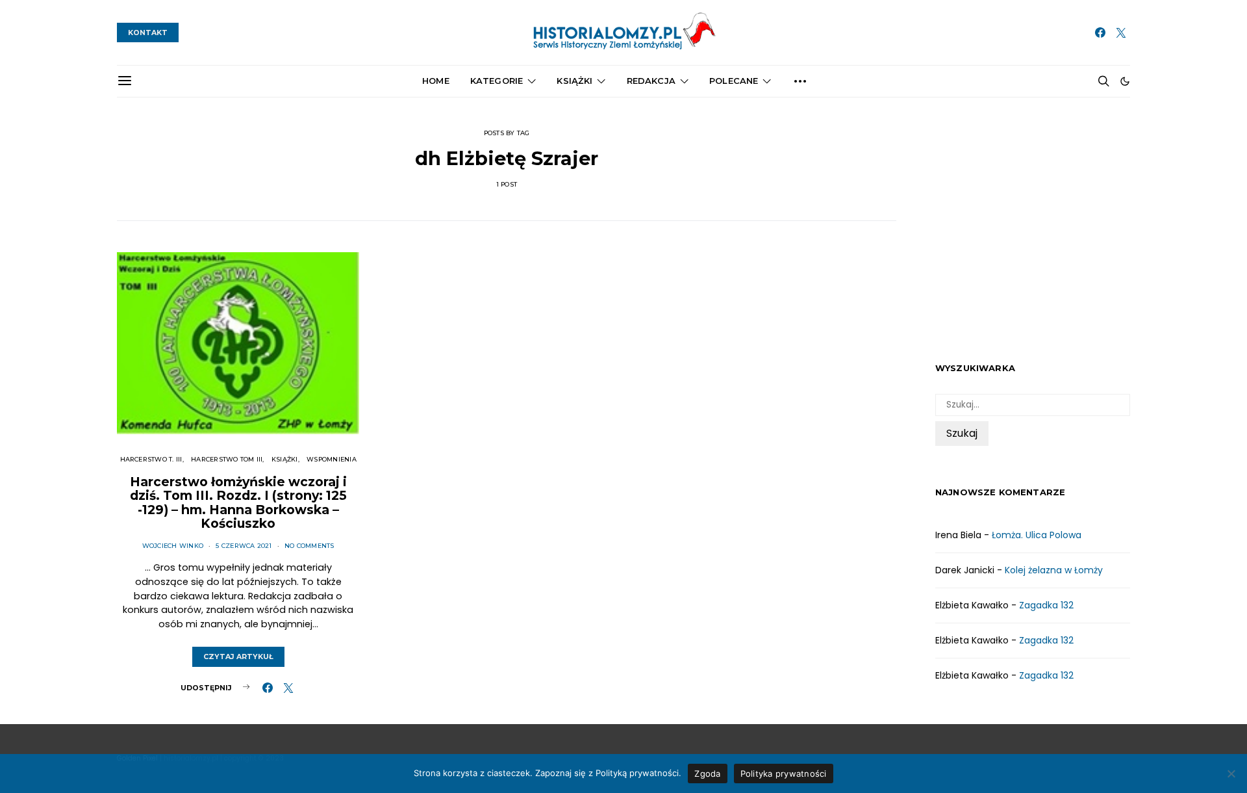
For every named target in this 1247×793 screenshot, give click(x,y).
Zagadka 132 (1046, 605)
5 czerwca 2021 (243, 545)
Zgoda (707, 773)
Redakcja (651, 80)
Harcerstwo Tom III (226, 459)
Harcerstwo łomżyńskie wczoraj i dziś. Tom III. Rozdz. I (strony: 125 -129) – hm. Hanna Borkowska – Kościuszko (238, 503)
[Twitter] (1121, 32)
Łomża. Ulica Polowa (1036, 534)
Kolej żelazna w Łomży (1054, 570)
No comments (309, 545)
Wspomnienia (332, 459)
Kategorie (496, 80)
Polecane (733, 80)
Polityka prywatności (783, 773)
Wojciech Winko (172, 545)
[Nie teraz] (1230, 773)
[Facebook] (1100, 32)
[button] (1125, 81)
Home (435, 80)
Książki (574, 80)
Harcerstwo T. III (151, 459)
